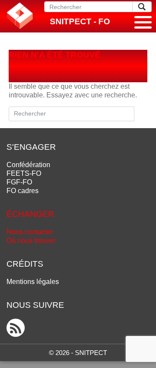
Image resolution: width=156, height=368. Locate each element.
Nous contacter (29, 232)
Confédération (28, 164)
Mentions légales (32, 281)
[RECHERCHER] (142, 6)
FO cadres (22, 190)
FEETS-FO (23, 173)
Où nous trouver (30, 240)
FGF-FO (19, 182)
